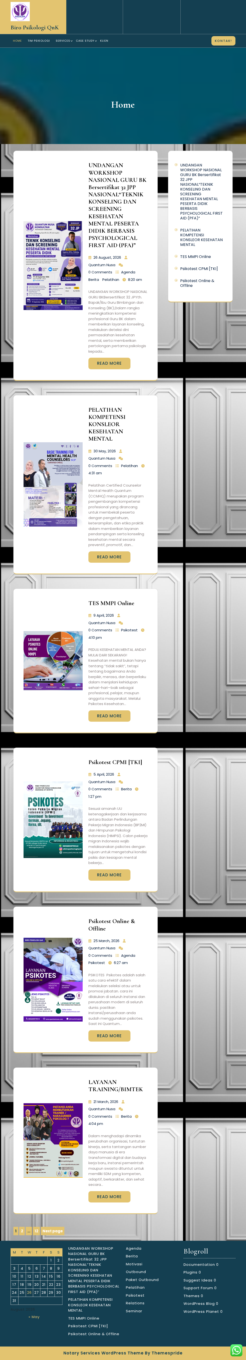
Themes (192, 1295)
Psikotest (129, 630)
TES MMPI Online (111, 603)
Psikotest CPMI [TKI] (115, 762)
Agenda (128, 272)
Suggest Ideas (198, 1280)
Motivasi (134, 1264)
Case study (85, 41)
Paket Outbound (142, 1279)
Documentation (199, 1264)
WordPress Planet (201, 1311)
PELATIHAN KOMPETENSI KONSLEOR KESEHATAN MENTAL (107, 424)
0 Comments (100, 272)
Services (63, 41)
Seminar (134, 1311)
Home (17, 41)
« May (34, 1316)
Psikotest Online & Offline (197, 283)
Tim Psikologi (39, 41)
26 (29, 1292)
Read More (109, 363)
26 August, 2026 (107, 257)
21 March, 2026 (105, 1101)
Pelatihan (110, 279)
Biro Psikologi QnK (35, 27)
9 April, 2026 (103, 615)
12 (37, 1231)
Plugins (190, 1272)
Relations (135, 1303)
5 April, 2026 (103, 774)
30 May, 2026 (104, 451)
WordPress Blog (199, 1303)
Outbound (136, 1271)
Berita (93, 279)
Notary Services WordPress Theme (103, 1353)
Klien (104, 41)
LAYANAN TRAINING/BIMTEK (115, 1085)
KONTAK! (223, 41)
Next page (53, 1231)
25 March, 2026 (106, 940)
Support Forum (198, 1287)
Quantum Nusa (101, 264)
